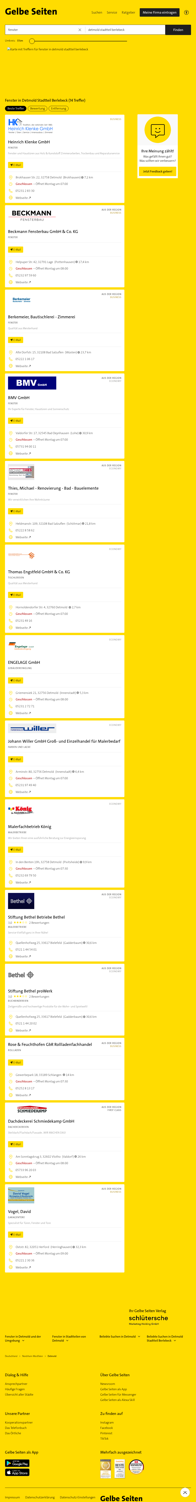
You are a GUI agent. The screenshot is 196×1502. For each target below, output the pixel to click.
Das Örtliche (13, 1433)
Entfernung (58, 108)
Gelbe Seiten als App (113, 1389)
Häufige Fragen (15, 1389)
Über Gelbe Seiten (115, 1374)
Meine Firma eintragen (159, 12)
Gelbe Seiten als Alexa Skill (117, 1400)
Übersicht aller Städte (19, 1395)
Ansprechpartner (16, 1384)
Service (112, 12)
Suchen (96, 12)
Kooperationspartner (19, 1422)
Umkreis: (14, 40)
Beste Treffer (15, 108)
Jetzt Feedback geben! (157, 171)
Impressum (12, 1497)
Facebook (106, 1428)
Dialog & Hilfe (16, 1374)
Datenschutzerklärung (40, 1497)
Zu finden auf (111, 1413)
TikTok (104, 1439)
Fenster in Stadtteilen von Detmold (69, 1339)
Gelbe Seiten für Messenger (118, 1395)
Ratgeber (128, 12)
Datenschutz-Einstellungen (77, 1497)
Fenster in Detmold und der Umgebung (23, 1339)
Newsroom (107, 1384)
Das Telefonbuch (16, 1428)
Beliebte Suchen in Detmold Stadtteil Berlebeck (165, 1339)
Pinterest (106, 1433)
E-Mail (17, 165)
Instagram (107, 1422)
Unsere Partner (17, 1413)
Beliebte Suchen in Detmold (118, 1337)
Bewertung (37, 108)
